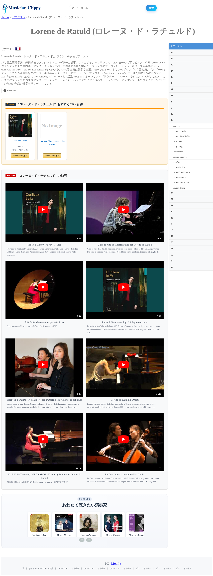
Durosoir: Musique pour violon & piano (52, 142)
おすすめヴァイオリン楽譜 (41, 568)
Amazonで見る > (20, 156)
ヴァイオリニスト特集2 (94, 568)
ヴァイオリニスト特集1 (68, 568)
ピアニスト (176, 46)
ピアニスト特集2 (163, 568)
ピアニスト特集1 (143, 568)
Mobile (116, 563)
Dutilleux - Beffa (20, 141)
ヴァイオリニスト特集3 (120, 568)
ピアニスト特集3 (183, 568)
